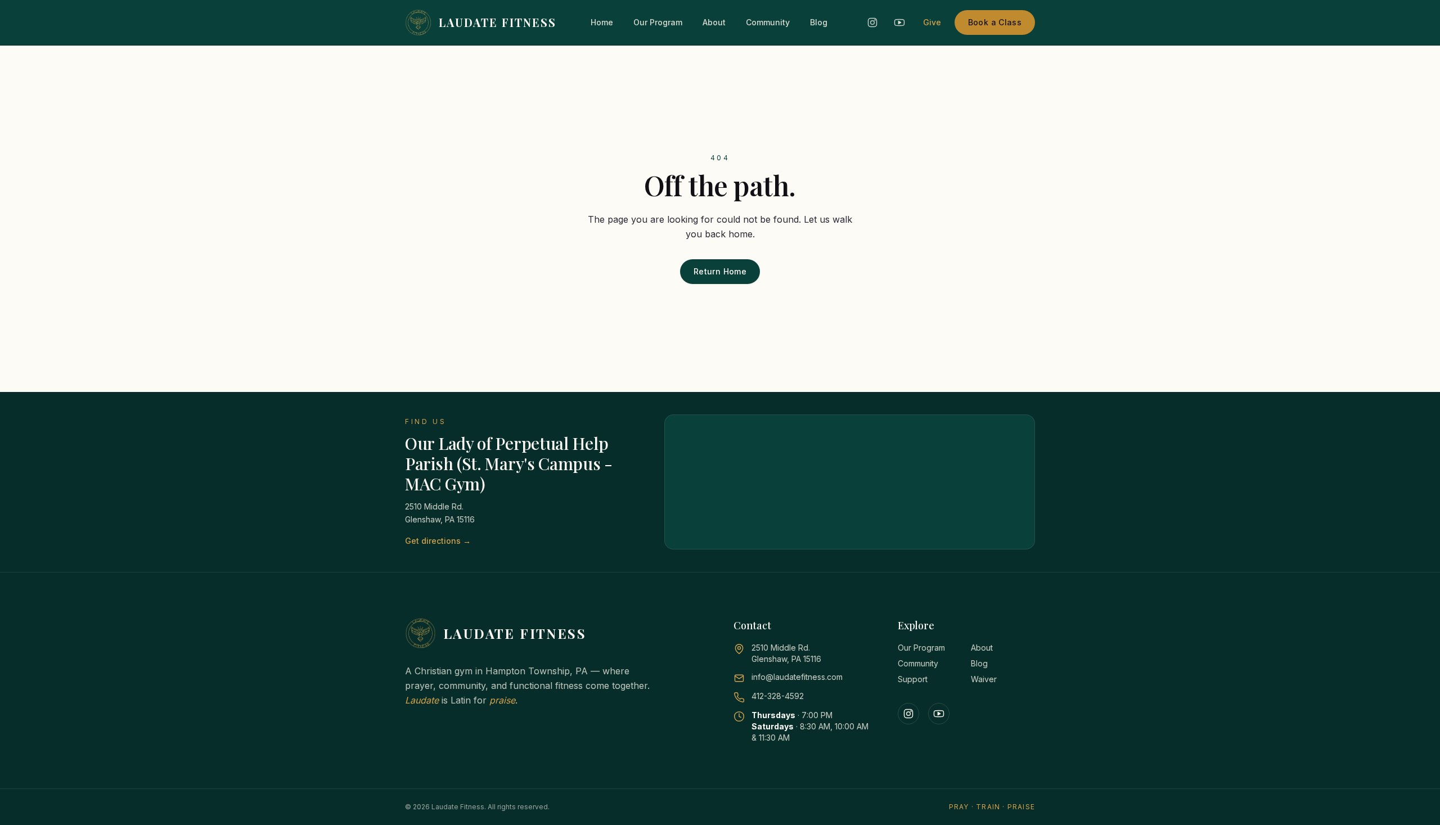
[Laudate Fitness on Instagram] (872, 22)
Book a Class (995, 22)
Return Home (720, 271)
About (714, 22)
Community (768, 22)
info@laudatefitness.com (797, 677)
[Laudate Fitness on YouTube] (899, 22)
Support (913, 679)
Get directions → (438, 541)
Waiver (984, 679)
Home (602, 22)
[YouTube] (939, 713)
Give (932, 22)
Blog (818, 22)
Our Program (657, 22)
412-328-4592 (778, 696)
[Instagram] (908, 713)
